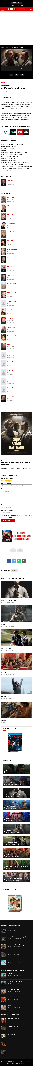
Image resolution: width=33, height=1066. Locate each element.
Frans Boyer (10, 396)
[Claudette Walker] (3, 285)
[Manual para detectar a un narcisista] (16, 865)
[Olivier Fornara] (3, 381)
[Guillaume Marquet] (3, 259)
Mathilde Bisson (11, 232)
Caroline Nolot (11, 336)
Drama (8, 47)
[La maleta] (16, 781)
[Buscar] (31, 9)
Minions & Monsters (13, 989)
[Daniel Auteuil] (3, 199)
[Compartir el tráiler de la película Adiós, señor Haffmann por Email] (24, 561)
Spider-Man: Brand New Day (16, 945)
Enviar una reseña (8, 520)
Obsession (11, 973)
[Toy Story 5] (3, 1007)
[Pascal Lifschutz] (3, 329)
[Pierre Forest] (3, 277)
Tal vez (10, 1042)
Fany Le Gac (10, 370)
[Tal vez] (3, 1044)
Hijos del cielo (16, 5)
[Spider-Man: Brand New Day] (3, 946)
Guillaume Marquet (12, 258)
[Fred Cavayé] (3, 182)
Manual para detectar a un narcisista (18, 866)
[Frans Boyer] (3, 398)
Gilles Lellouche (11, 206)
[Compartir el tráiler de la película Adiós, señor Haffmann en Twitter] (14, 561)
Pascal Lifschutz (11, 327)
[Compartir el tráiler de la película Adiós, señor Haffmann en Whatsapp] (19, 561)
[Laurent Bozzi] (3, 320)
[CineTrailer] (16, 9)
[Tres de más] (3, 1036)
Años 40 (14, 570)
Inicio (2, 47)
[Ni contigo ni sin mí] (3, 1020)
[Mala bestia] (3, 1052)
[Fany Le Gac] (3, 372)
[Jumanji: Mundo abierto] (16, 877)
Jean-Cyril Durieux (12, 310)
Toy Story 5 (11, 1005)
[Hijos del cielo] (16, 805)
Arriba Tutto (4, 672)
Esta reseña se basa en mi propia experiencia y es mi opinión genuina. (18, 516)
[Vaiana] (3, 962)
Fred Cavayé (11, 180)
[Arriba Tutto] (16, 853)
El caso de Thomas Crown (8, 600)
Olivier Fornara (11, 379)
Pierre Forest (10, 275)
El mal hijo (4, 720)
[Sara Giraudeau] (3, 216)
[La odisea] (3, 954)
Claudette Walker (12, 284)
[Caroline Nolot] (3, 337)
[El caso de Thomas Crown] (16, 793)
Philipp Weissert (11, 301)
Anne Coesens (11, 240)
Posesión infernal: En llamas (16, 929)
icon (16, 589)
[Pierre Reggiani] (3, 294)
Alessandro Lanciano (13, 362)
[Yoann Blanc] (3, 268)
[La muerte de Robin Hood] (3, 983)
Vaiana (10, 961)
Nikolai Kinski (11, 223)
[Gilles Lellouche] (3, 208)
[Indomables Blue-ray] (15, 913)
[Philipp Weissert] (3, 303)
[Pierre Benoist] (3, 346)
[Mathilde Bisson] (3, 234)
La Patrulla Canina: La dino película (18, 937)
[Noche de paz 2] (16, 817)
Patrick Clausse (11, 388)
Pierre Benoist (11, 344)
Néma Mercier (11, 353)
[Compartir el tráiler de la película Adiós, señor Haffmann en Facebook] (9, 561)
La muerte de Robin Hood (15, 981)
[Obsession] (3, 975)
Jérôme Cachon (12, 249)
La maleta (9, 783)
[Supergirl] (3, 999)
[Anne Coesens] (3, 242)
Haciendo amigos (13, 1026)
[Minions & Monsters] (3, 991)
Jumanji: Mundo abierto (14, 878)
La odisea (10, 953)
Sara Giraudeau (11, 214)
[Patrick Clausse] (3, 389)
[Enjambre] (16, 769)
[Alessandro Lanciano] (3, 363)
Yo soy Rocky (5, 696)
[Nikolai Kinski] (3, 225)
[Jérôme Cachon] (3, 251)
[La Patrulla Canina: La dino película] (3, 939)
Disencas (23, 1063)
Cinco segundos (6, 648)
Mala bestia (11, 1050)
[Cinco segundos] (16, 841)
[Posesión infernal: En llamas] (3, 931)
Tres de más (11, 1034)
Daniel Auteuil (11, 197)
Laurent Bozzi (11, 318)
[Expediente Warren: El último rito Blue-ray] (15, 752)
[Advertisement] (16, 28)
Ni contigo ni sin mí (13, 1018)
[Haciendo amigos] (3, 1028)
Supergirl (10, 997)
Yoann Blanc (10, 266)
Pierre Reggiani (11, 292)
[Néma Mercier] (3, 355)
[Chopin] (16, 829)
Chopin (3, 624)
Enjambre (9, 771)
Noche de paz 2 (11, 819)
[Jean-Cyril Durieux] (3, 311)
